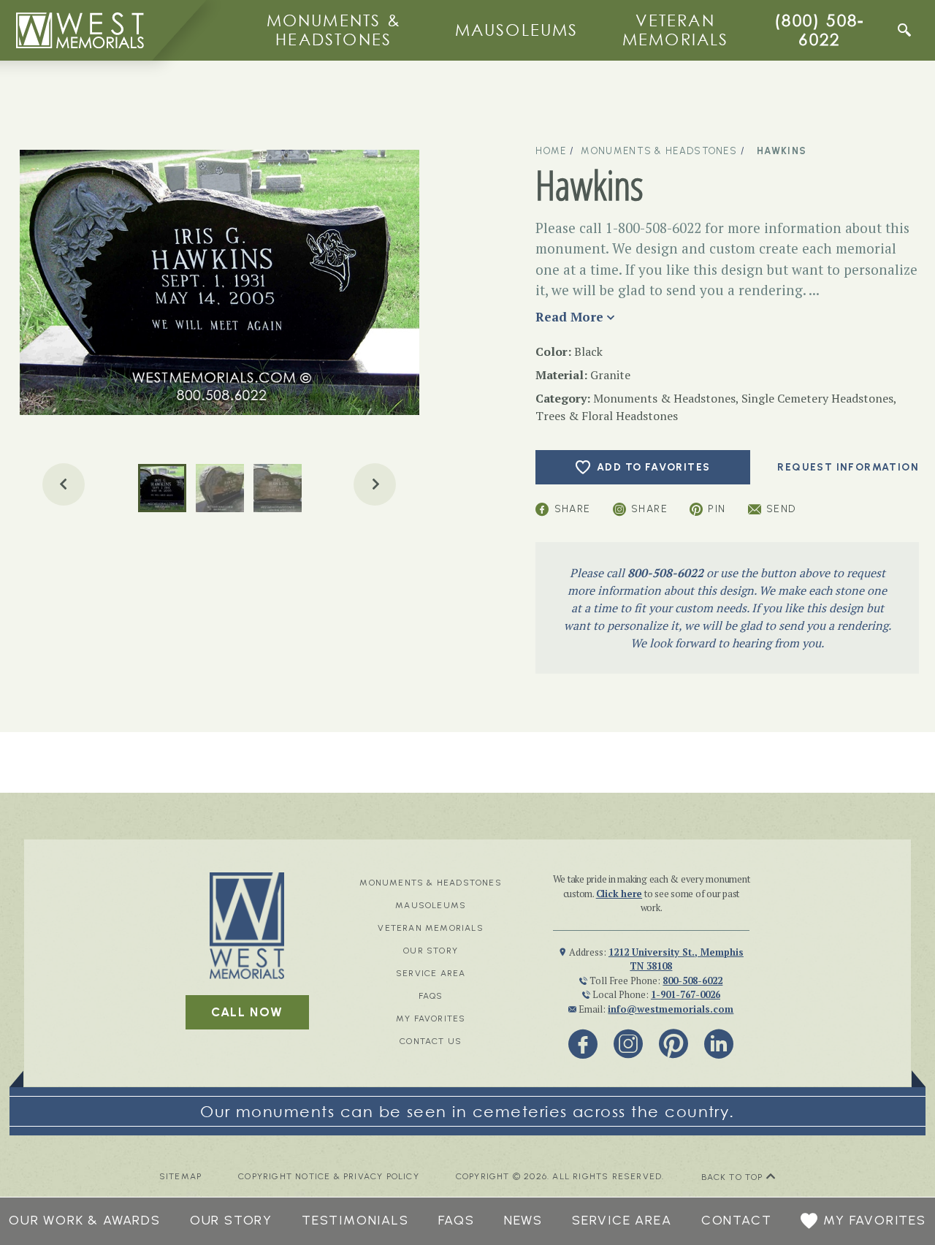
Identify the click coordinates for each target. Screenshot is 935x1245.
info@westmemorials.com (670, 1009)
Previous (63, 484)
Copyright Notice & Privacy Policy (328, 1176)
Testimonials (355, 1220)
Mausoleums (517, 29)
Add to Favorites (653, 467)
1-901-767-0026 (685, 994)
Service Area (430, 973)
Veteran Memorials (675, 29)
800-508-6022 (665, 573)
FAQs (431, 995)
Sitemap (180, 1176)
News (523, 1220)
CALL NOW (247, 1012)
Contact (736, 1220)
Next (375, 484)
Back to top (733, 1177)
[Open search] (904, 30)
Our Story (430, 950)
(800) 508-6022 (819, 29)
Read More (569, 316)
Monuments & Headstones (334, 29)
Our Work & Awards (85, 1220)
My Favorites (430, 1018)
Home (550, 150)
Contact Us (431, 1041)
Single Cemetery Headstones (817, 398)
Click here (619, 893)
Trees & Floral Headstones (606, 416)
